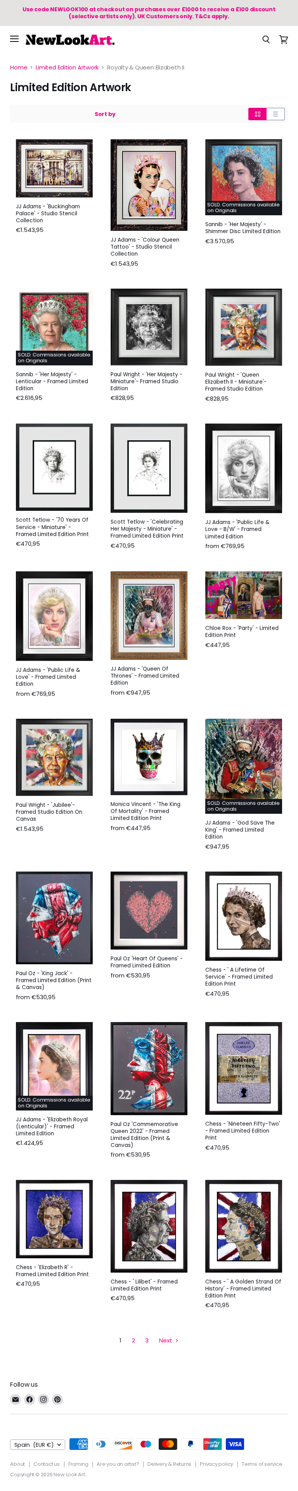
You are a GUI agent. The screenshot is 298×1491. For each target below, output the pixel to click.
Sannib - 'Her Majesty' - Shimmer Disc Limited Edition (243, 228)
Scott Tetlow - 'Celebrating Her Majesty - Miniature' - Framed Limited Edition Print (147, 529)
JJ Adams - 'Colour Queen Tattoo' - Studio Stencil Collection (145, 247)
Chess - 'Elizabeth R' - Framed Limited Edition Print (52, 1271)
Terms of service (262, 1464)
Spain (34, 1445)
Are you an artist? (118, 1464)
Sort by (105, 114)
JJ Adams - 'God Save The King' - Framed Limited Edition (240, 830)
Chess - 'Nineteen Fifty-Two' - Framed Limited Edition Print (242, 1131)
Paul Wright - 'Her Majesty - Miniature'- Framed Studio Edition (146, 381)
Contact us (46, 1464)
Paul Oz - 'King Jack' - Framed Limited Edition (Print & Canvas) (54, 980)
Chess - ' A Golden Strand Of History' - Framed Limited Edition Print (243, 1288)
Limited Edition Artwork (67, 67)
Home (18, 67)
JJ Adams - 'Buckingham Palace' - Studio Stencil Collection (48, 213)
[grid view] (257, 114)
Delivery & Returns (169, 1464)
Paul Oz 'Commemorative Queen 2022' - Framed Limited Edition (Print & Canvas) (144, 1135)
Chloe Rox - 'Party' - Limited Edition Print (242, 631)
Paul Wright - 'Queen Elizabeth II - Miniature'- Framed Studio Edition (236, 382)
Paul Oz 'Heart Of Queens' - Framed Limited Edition (147, 962)
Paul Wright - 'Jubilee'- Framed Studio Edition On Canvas (49, 812)
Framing (78, 1464)
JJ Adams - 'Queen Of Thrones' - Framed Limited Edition (145, 676)
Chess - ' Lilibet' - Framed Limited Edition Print (144, 1285)
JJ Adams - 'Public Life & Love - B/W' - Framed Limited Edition (237, 529)
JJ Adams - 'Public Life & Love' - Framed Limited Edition (48, 677)
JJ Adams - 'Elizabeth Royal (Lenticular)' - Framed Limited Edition (52, 1126)
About (17, 1464)
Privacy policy (216, 1464)
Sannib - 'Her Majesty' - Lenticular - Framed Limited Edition (52, 381)
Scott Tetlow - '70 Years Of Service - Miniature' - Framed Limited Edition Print (52, 527)
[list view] (276, 114)
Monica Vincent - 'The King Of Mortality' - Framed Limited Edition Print (145, 811)
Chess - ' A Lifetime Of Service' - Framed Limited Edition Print (239, 977)
